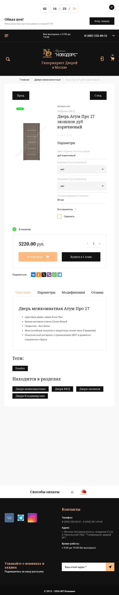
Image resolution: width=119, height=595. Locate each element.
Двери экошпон (89, 389)
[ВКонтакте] (33, 274)
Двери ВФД (62, 389)
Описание (23, 292)
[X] (44, 274)
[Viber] (49, 274)
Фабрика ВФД (66, 111)
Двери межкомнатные (47, 79)
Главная (24, 79)
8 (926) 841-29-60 (93, 521)
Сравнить (69, 216)
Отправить (110, 567)
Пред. (21, 95)
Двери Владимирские (30, 396)
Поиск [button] (8, 59)
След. (98, 95)
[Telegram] (59, 274)
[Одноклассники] (38, 274)
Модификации (73, 292)
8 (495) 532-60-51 (95, 35)
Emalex (20, 368)
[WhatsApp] (54, 274)
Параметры (46, 292)
